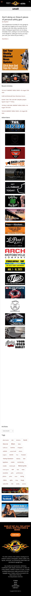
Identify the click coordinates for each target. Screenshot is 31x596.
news (23, 469)
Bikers (13, 444)
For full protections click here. (15, 576)
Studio (15, 580)
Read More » (5, 39)
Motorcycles (22, 466)
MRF (13, 469)
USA (12, 484)
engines (5, 455)
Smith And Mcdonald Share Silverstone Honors (14, 96)
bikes (19, 444)
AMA (12, 440)
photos (4, 476)
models (5, 466)
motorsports (6, 469)
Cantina (12, 447)
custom (5, 451)
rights (11, 480)
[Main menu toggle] (2, 2)
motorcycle (12, 466)
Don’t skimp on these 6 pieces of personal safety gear (15, 18)
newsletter (5, 473)
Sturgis (22, 480)
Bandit (25, 440)
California (5, 447)
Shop (16, 480)
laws (24, 458)
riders (5, 480)
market (12, 462)
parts (12, 473)
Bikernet (5, 444)
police (10, 476)
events (11, 455)
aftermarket (6, 440)
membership (20, 462)
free (17, 455)
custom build (13, 451)
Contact (15, 587)
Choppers (20, 447)
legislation (5, 462)
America (18, 440)
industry (18, 458)
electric (20, 451)
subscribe (5, 484)
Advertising (15, 586)
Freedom (23, 455)
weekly (17, 484)
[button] (29, 2)
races (16, 476)
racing (22, 476)
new (18, 469)
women (24, 484)
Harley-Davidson (8, 458)
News (15, 584)
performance (19, 473)
